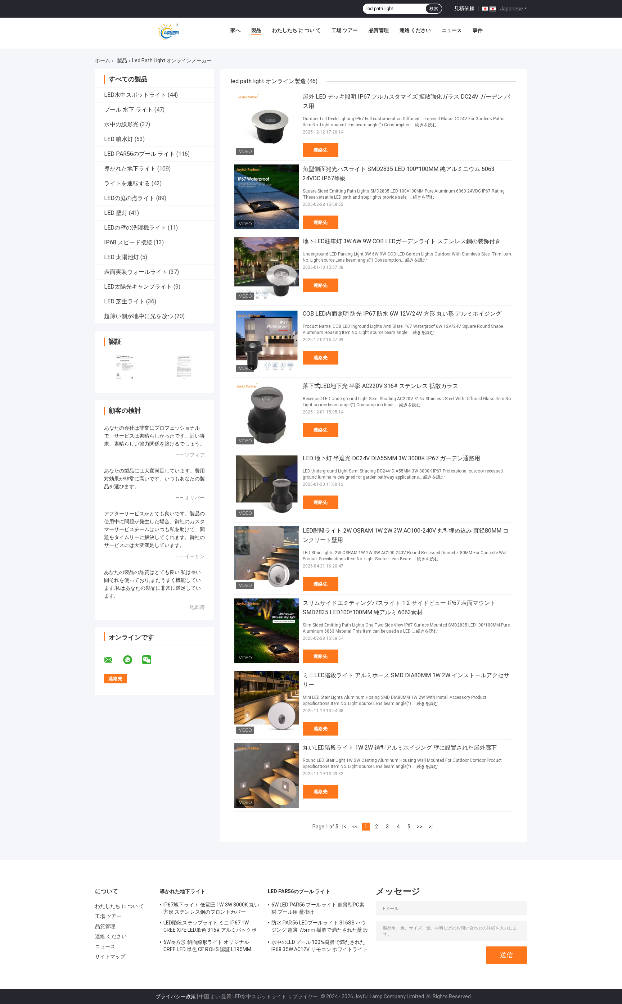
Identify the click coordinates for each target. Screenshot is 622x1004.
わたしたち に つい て (296, 30)
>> (420, 826)
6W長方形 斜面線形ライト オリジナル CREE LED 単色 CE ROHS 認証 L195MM (207, 945)
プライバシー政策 (176, 996)
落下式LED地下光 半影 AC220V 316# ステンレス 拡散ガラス (380, 386)
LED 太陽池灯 (121, 257)
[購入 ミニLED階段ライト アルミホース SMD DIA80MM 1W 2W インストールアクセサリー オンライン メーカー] (266, 703)
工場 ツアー (345, 30)
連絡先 (321, 150)
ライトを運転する (127, 183)
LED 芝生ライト (124, 301)
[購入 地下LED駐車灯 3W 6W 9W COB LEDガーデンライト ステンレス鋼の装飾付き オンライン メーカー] (266, 269)
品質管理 (379, 30)
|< (344, 826)
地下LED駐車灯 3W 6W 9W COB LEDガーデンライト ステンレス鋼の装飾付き (402, 241)
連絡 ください (415, 30)
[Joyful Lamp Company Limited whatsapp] (132, 660)
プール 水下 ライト (128, 109)
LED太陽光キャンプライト (138, 286)
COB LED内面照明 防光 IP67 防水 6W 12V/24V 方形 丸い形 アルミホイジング (402, 313)
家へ (235, 30)
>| (431, 826)
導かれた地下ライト (130, 168)
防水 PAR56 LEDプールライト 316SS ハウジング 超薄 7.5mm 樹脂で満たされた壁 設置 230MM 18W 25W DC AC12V (319, 927)
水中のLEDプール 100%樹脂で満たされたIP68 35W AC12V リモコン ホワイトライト (319, 945)
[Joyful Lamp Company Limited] (168, 32)
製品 (256, 30)
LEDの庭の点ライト (129, 198)
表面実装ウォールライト (135, 271)
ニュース (452, 30)
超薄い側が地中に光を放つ (138, 316)
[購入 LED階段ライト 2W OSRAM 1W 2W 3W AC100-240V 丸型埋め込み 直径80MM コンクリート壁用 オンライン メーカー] (266, 558)
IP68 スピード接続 (128, 242)
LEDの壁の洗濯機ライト (135, 227)
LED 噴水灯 (118, 139)
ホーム (102, 60)
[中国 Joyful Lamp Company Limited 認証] (124, 367)
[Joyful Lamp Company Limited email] (113, 660)
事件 (478, 30)
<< (355, 826)
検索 (433, 8)
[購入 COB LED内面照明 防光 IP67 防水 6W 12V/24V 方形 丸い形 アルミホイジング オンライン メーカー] (266, 341)
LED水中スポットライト (135, 94)
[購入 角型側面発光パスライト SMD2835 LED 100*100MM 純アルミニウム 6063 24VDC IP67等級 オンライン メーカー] (266, 196)
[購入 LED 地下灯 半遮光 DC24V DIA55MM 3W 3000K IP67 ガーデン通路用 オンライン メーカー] (266, 486)
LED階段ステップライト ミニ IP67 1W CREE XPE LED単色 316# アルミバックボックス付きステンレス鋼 (210, 927)
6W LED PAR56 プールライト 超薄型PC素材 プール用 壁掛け (318, 908)
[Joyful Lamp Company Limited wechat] (151, 660)
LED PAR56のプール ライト (139, 153)
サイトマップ (110, 956)
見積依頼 (464, 8)
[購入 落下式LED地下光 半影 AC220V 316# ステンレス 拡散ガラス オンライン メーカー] (266, 413)
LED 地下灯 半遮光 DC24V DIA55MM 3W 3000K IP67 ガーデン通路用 (391, 458)
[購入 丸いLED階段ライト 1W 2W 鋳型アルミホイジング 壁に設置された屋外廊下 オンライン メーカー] (266, 775)
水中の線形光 (121, 124)
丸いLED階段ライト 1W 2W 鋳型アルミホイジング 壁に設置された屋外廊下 (400, 747)
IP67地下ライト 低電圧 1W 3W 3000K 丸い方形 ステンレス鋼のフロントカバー (211, 908)
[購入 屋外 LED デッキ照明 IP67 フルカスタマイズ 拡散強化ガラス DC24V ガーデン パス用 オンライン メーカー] (266, 124)
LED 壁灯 (115, 212)
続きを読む (426, 124)
